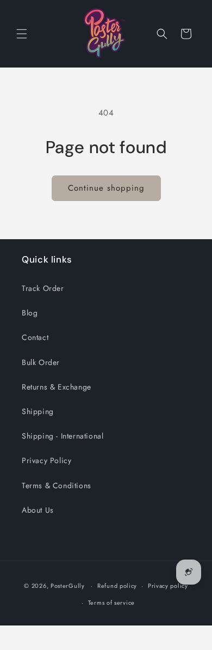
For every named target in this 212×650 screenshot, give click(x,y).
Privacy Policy (46, 460)
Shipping (38, 411)
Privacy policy (168, 585)
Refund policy (117, 585)
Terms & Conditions (56, 485)
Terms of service (111, 602)
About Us (38, 510)
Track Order (43, 288)
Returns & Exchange (56, 386)
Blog (30, 312)
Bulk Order (41, 362)
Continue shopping (106, 188)
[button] (22, 34)
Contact (35, 337)
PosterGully (68, 585)
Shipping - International (62, 435)
